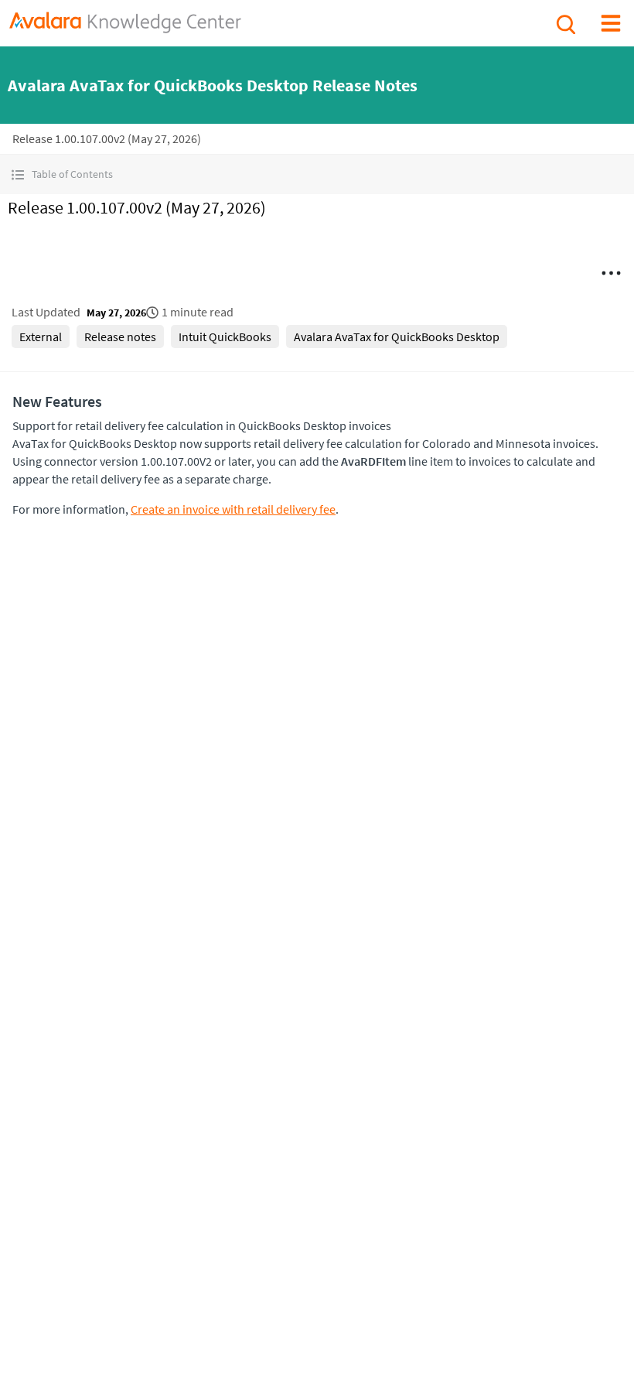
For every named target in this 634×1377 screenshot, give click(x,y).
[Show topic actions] (610, 273)
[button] (317, 174)
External (40, 336)
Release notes (120, 336)
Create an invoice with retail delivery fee (233, 509)
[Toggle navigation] (610, 22)
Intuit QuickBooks (225, 336)
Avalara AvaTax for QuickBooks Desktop (396, 336)
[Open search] (564, 22)
